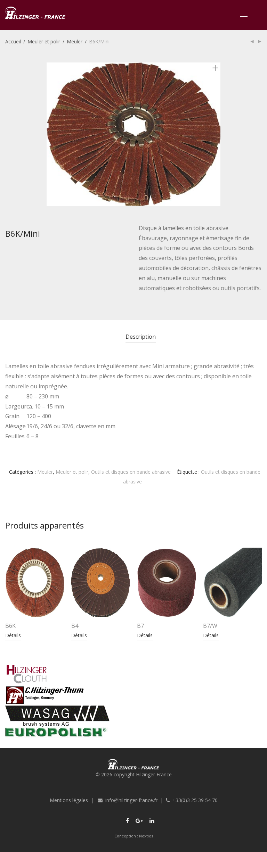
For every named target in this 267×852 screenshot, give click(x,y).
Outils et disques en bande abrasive (131, 472)
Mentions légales (69, 800)
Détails (13, 635)
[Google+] (139, 820)
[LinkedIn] (152, 820)
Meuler (74, 41)
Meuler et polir (43, 41)
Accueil (13, 41)
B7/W (210, 626)
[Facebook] (127, 820)
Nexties (146, 835)
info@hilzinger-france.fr (131, 800)
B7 (140, 626)
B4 (74, 626)
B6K (10, 626)
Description (141, 336)
